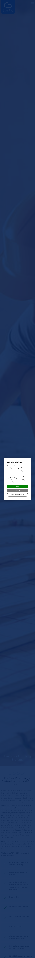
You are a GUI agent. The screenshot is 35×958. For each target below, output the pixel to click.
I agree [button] (17, 486)
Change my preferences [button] (17, 494)
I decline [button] (17, 490)
